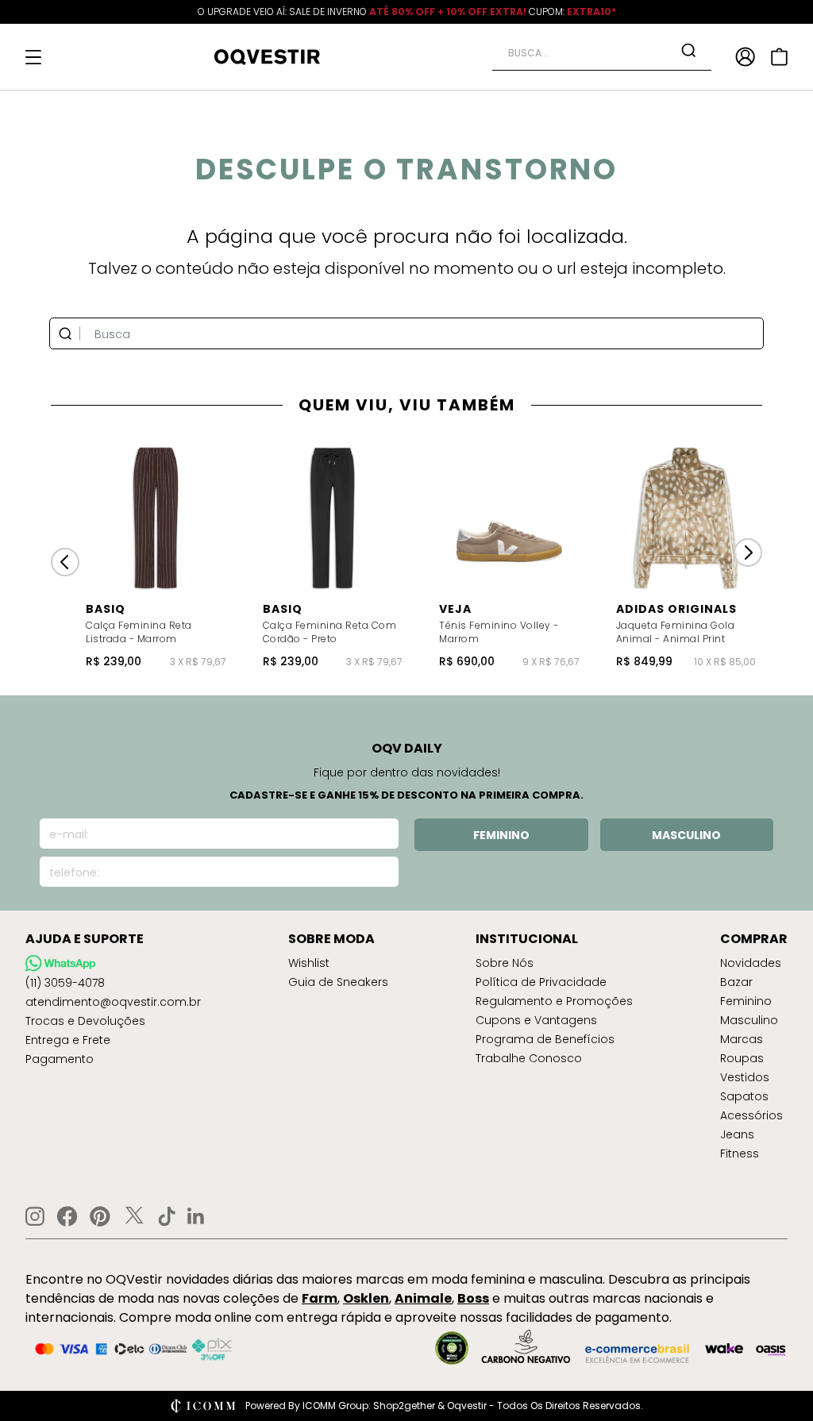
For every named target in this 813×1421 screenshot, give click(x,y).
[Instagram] (34, 1217)
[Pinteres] (100, 1216)
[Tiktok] (166, 1216)
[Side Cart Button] (779, 57)
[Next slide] (748, 552)
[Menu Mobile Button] (33, 57)
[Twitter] (134, 1216)
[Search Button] (688, 50)
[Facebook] (67, 1216)
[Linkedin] (196, 1216)
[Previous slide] (65, 562)
